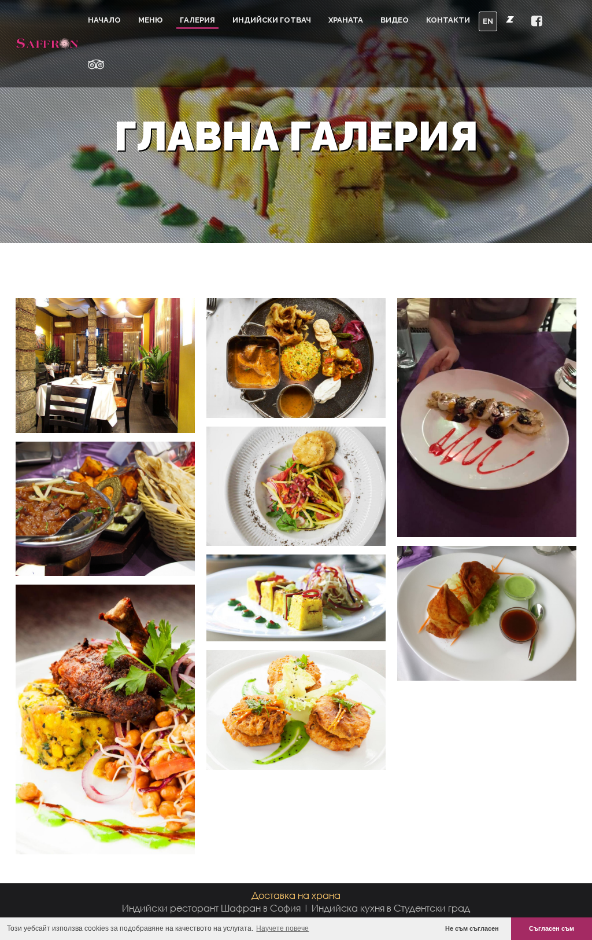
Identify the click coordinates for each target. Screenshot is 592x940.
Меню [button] (150, 20)
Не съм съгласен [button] (472, 928)
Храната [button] (345, 20)
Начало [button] (104, 20)
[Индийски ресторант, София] (47, 43)
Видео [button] (394, 20)
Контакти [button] (448, 20)
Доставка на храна (296, 895)
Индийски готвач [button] (271, 20)
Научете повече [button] (282, 928)
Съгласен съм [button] (551, 928)
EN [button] (488, 21)
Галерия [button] (197, 20)
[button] (537, 21)
